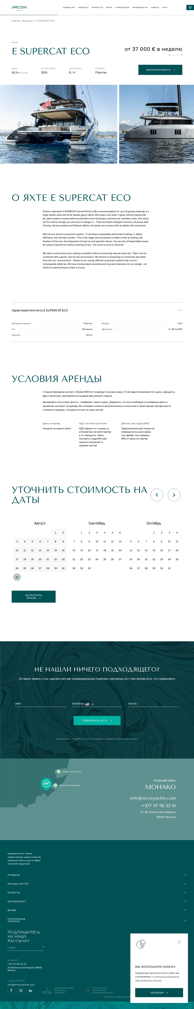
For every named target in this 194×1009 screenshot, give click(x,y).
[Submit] (43, 947)
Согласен (157, 992)
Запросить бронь (33, 596)
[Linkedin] (30, 990)
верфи (109, 7)
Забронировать (158, 69)
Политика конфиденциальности (121, 996)
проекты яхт (97, 7)
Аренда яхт (28, 20)
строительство (122, 7)
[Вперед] (174, 495)
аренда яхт (83, 7)
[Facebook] (11, 990)
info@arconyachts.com (153, 798)
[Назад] (157, 495)
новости (155, 7)
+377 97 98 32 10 (158, 805)
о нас (164, 7)
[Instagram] (20, 990)
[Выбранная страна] (88, 704)
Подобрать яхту (95, 720)
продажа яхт (69, 7)
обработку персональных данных (122, 739)
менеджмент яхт (140, 7)
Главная (16, 20)
